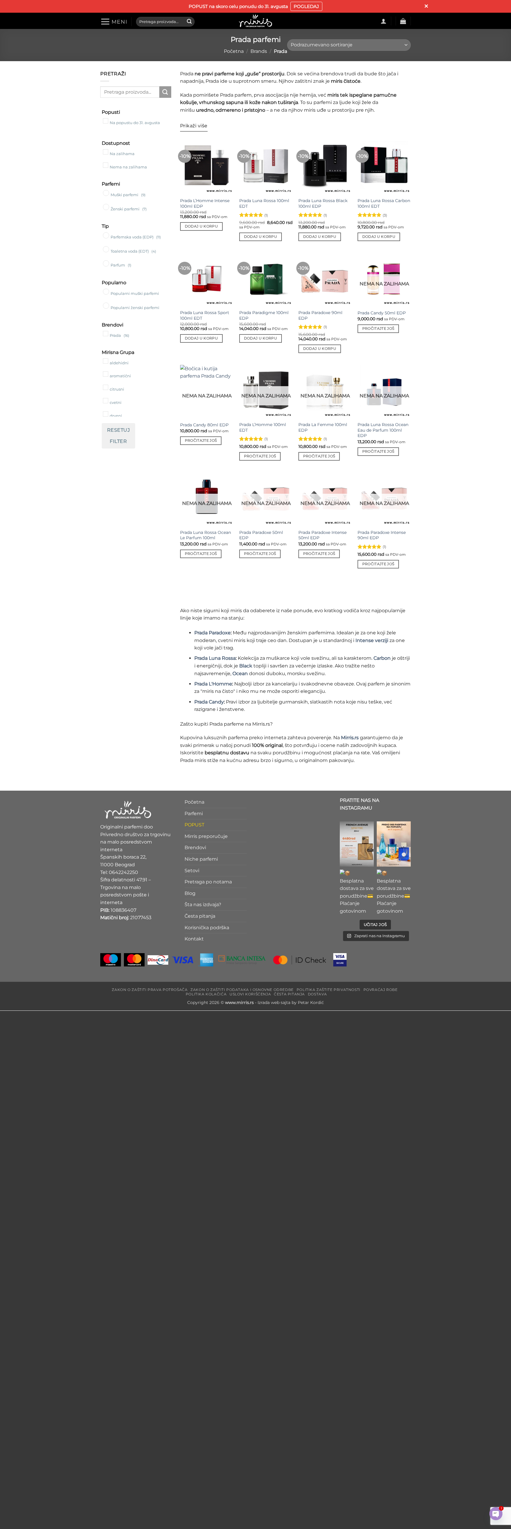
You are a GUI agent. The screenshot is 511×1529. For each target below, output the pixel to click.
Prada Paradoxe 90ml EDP (320, 315)
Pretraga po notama (208, 882)
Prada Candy (209, 702)
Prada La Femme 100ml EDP (322, 427)
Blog (190, 893)
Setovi (192, 870)
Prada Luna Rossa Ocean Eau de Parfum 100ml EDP (383, 430)
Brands (258, 51)
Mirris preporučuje (206, 836)
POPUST (194, 825)
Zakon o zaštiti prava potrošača (149, 990)
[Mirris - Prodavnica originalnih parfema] (255, 21)
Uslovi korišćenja (250, 994)
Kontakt (194, 939)
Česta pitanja (200, 916)
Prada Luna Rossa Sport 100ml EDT (204, 315)
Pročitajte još (378, 328)
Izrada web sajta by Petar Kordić (291, 1002)
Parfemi (194, 813)
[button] (113, 21)
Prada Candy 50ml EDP (382, 313)
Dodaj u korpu (201, 226)
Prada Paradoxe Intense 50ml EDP (322, 535)
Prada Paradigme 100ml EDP (264, 315)
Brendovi (195, 848)
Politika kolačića (206, 994)
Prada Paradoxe (212, 633)
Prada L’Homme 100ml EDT (262, 427)
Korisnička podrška (207, 927)
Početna (234, 51)
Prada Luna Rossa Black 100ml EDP (322, 203)
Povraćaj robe (380, 990)
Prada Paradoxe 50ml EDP (261, 535)
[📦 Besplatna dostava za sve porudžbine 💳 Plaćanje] (357, 844)
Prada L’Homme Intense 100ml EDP (204, 203)
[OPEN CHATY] (495, 1513)
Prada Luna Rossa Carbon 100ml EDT (384, 203)
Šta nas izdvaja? (203, 905)
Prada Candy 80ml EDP (204, 425)
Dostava (317, 994)
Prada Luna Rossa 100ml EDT (264, 203)
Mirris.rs (350, 737)
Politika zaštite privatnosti (328, 990)
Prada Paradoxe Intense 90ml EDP (382, 535)
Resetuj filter (118, 435)
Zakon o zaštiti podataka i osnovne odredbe (242, 990)
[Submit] (189, 22)
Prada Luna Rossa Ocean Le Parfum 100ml (205, 535)
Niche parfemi (201, 859)
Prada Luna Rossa (215, 658)
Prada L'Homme (213, 684)
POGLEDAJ (306, 6)
